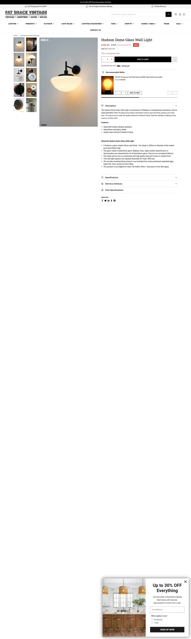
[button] (184, 14)
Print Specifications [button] (114, 190)
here (171, 161)
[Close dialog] (185, 581)
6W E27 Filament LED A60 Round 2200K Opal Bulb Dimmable (138, 77)
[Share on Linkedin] (108, 201)
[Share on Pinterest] (114, 200)
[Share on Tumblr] (112, 201)
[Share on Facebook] (102, 201)
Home (15, 35)
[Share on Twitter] (105, 200)
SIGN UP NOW (167, 629)
